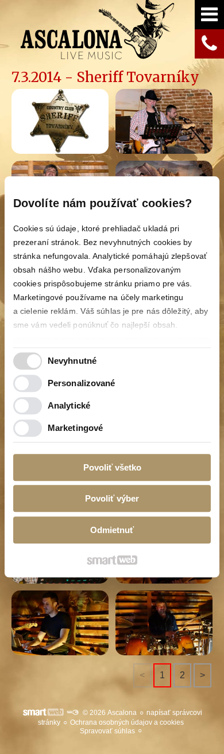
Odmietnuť (112, 530)
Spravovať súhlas (107, 731)
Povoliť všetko (112, 467)
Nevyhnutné (72, 361)
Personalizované (81, 383)
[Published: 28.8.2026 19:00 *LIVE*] (72, 713)
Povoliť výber (112, 499)
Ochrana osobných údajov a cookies (127, 722)
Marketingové (75, 428)
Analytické (69, 406)
